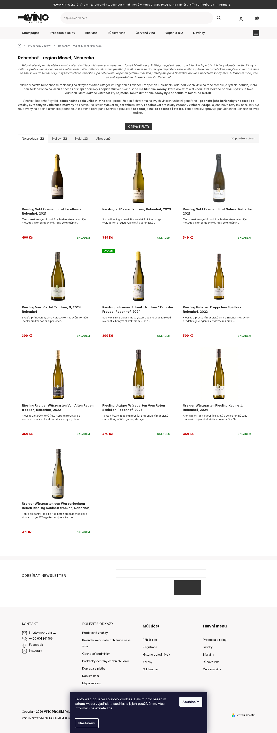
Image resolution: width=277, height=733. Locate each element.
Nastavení (86, 723)
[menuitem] (31, 33)
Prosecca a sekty (215, 639)
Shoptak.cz (68, 717)
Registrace (150, 647)
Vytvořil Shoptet (246, 714)
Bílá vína (208, 654)
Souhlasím (190, 702)
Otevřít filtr (138, 126)
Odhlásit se (150, 669)
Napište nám (90, 676)
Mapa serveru (91, 683)
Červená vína (212, 669)
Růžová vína (211, 662)
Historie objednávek (156, 654)
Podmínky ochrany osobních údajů (105, 661)
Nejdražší (81, 138)
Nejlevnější (59, 138)
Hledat (219, 18)
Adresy (147, 662)
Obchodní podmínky (96, 653)
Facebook (36, 644)
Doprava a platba (94, 668)
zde (109, 708)
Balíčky (208, 647)
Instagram (35, 650)
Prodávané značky (95, 632)
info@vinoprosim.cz (42, 632)
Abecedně (103, 138)
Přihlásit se (187, 587)
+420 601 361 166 (41, 638)
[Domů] (21, 46)
